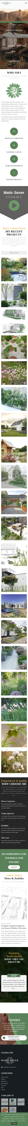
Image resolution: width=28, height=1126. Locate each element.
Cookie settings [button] (21, 1121)
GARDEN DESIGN (14, 30)
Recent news (6, 923)
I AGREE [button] (14, 1123)
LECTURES (14, 61)
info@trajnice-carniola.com (9, 1067)
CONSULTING (14, 46)
